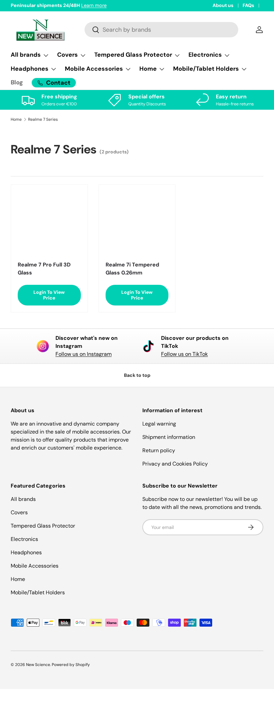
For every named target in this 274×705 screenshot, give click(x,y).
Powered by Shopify (71, 664)
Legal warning (159, 423)
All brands (23, 499)
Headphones (26, 552)
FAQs (248, 5)
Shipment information (168, 437)
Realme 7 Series (43, 119)
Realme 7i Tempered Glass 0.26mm (132, 268)
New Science (38, 664)
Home (16, 119)
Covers (19, 512)
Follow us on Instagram (83, 354)
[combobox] (162, 29)
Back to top (137, 375)
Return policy (158, 450)
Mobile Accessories (34, 565)
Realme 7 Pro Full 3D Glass (44, 268)
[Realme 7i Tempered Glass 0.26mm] (137, 222)
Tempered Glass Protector (43, 525)
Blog (17, 82)
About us (223, 5)
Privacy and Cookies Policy (175, 463)
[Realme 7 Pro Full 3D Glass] (49, 222)
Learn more (94, 5)
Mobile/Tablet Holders (38, 592)
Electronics (24, 539)
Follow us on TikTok (184, 354)
